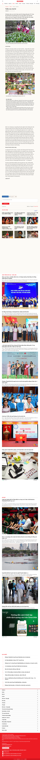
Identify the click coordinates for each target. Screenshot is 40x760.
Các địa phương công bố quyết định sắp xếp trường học (16, 666)
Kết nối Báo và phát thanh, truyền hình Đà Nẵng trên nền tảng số (14, 750)
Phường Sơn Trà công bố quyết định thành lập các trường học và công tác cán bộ (21, 663)
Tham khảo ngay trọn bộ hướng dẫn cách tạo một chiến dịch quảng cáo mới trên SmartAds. (18, 607)
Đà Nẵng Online (6, 751)
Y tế (34, 3)
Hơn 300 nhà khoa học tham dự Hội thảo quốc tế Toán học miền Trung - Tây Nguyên (20, 678)
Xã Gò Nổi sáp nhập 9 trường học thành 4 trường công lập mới (17, 672)
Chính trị (9, 3)
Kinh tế (17, 3)
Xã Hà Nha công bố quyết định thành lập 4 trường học (16, 682)
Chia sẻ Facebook (5, 196)
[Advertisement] (20, 119)
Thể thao (3, 702)
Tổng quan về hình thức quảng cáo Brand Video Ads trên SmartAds (17, 449)
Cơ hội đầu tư (4, 723)
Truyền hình (4, 719)
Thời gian (31, 206)
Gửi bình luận (6, 203)
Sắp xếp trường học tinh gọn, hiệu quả (12, 669)
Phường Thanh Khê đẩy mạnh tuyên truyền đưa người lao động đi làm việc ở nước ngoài (19, 382)
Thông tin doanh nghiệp (6, 715)
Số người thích (36, 206)
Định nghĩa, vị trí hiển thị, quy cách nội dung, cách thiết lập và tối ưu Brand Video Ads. (17, 451)
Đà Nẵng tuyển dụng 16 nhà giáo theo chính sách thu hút (15, 311)
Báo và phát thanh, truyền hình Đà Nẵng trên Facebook (12, 753)
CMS (18, 759)
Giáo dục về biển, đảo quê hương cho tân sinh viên (13, 416)
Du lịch (20, 3)
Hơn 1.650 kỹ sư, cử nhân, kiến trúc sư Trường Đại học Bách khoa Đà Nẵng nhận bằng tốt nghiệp (19, 277)
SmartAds (5, 480)
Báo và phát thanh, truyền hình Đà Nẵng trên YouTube (12, 755)
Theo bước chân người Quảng (7, 709)
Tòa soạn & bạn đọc (5, 713)
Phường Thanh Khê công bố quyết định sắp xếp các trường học (17, 657)
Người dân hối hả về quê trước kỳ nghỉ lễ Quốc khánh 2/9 (15, 573)
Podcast (3, 728)
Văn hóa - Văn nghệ (29, 3)
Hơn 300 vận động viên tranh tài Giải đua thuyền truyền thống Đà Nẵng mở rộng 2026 (19, 537)
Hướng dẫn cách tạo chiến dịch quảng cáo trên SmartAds (15, 606)
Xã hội (13, 3)
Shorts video (4, 730)
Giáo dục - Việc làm (16, 6)
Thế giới (3, 704)
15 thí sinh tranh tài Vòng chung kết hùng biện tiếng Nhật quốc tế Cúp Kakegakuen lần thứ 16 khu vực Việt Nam (18, 346)
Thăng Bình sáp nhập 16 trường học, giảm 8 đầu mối (15, 675)
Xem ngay (35, 480)
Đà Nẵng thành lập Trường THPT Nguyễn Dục (14, 660)
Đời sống (37, 3)
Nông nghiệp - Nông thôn (6, 721)
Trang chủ (6, 6)
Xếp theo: (28, 206)
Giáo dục (23, 3)
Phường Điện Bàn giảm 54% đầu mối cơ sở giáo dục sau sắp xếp (17, 685)
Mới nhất (6, 3)
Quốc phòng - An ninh (6, 711)
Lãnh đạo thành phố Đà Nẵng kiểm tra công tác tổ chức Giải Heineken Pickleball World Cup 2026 (18, 500)
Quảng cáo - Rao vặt (5, 717)
